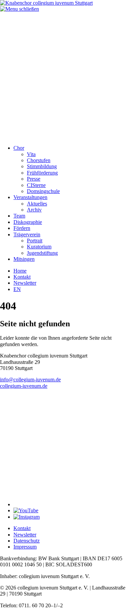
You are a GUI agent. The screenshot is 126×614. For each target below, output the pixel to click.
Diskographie (27, 222)
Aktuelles (37, 203)
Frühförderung (42, 173)
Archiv (34, 209)
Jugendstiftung (42, 253)
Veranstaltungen (30, 197)
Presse (33, 179)
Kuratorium (39, 246)
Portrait (34, 240)
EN (17, 289)
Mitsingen (24, 259)
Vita (31, 154)
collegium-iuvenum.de (23, 386)
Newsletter (24, 283)
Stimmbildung (42, 166)
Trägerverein (26, 234)
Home (20, 271)
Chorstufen (38, 160)
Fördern (21, 228)
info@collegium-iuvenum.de (30, 379)
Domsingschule (43, 191)
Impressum (25, 547)
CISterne (36, 185)
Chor (18, 148)
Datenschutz (26, 541)
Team (19, 216)
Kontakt (22, 277)
